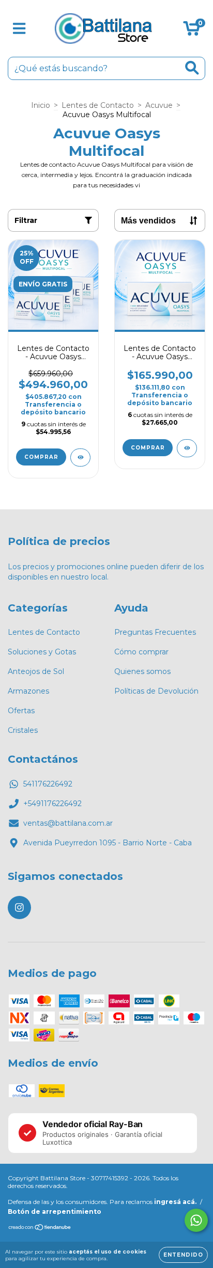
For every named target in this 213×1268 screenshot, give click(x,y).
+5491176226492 (52, 803)
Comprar (41, 457)
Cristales (23, 730)
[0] (191, 31)
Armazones (28, 691)
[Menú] (19, 28)
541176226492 (47, 784)
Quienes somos (142, 671)
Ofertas (21, 710)
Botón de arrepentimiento (54, 1211)
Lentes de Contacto (98, 105)
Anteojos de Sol (36, 671)
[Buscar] (192, 68)
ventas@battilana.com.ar (68, 823)
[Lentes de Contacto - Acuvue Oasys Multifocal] (187, 448)
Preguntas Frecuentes (155, 632)
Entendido (183, 1254)
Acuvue (159, 105)
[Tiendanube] (40, 1228)
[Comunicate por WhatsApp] (196, 1220)
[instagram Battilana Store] (19, 907)
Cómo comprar (141, 651)
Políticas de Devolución (156, 691)
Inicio (40, 105)
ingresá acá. (175, 1202)
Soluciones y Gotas (42, 651)
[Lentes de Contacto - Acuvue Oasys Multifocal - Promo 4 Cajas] (80, 457)
